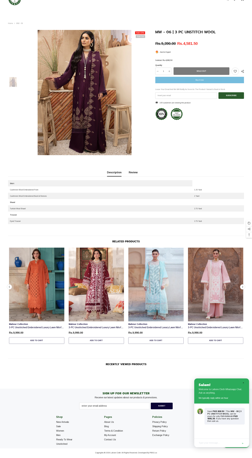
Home (10, 23)
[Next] (242, 287)
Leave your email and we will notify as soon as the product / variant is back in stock (190, 89)
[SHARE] (241, 71)
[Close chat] (243, 382)
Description (114, 172)
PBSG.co (153, 453)
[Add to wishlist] (235, 71)
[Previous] (9, 287)
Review (133, 172)
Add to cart (36, 340)
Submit (161, 406)
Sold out (201, 71)
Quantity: (158, 65)
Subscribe (231, 95)
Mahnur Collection (18, 324)
